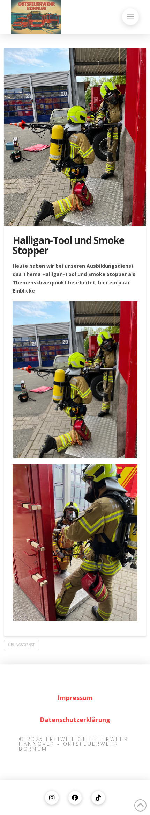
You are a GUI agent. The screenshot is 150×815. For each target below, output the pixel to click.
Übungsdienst (21, 644)
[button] (130, 16)
